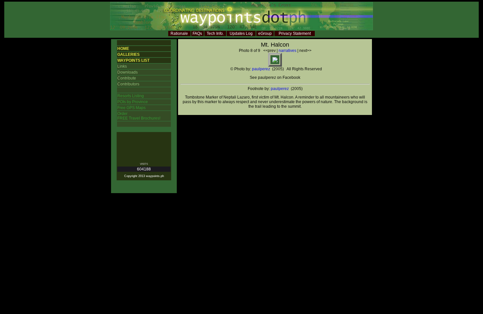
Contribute (126, 78)
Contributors (128, 84)
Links (122, 66)
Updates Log (241, 33)
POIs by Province (132, 102)
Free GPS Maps (131, 107)
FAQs (197, 33)
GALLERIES (128, 54)
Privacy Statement (295, 33)
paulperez (261, 69)
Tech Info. (215, 33)
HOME (123, 48)
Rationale (179, 33)
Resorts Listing (130, 96)
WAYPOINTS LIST (133, 60)
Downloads (127, 72)
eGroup (265, 33)
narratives (287, 50)
